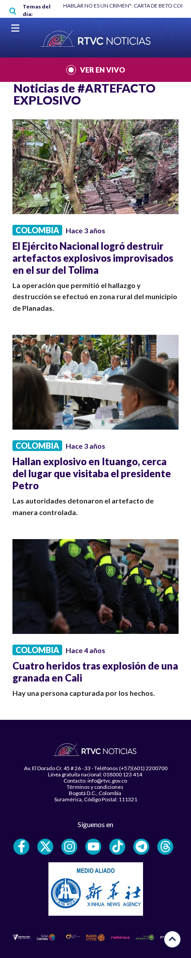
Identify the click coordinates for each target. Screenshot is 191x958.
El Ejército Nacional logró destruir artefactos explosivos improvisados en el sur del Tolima (92, 258)
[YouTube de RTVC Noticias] (93, 847)
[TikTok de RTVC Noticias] (117, 847)
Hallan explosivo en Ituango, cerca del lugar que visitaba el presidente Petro (91, 473)
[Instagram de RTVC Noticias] (69, 847)
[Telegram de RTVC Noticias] (141, 847)
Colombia (37, 230)
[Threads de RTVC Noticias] (165, 847)
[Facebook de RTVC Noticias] (21, 847)
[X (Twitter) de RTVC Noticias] (45, 847)
